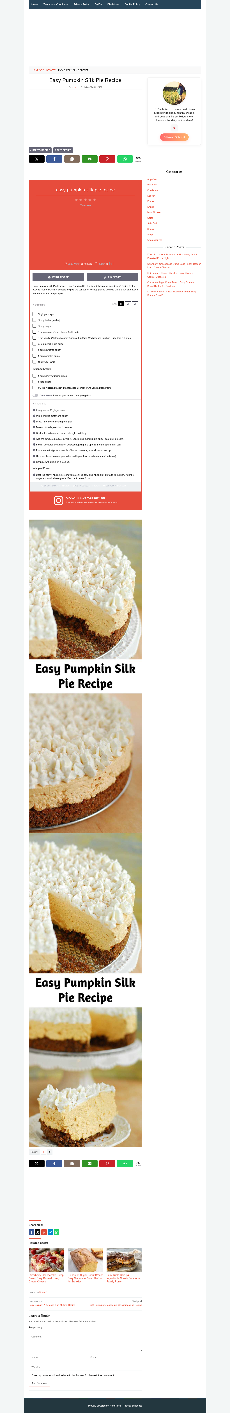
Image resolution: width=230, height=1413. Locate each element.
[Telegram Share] (50, 1232)
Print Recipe (63, 150)
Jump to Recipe (40, 150)
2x (128, 303)
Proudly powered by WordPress (104, 1405)
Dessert (43, 1292)
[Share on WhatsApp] (125, 159)
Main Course (153, 212)
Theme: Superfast (132, 1405)
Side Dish (152, 223)
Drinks (150, 206)
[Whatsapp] (56, 1232)
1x (121, 303)
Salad (150, 217)
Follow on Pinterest (174, 137)
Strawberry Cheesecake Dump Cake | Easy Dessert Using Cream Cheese (46, 1278)
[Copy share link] (72, 159)
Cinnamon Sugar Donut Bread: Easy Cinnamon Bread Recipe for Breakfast (85, 1278)
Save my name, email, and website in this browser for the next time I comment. (73, 1375)
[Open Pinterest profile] (174, 127)
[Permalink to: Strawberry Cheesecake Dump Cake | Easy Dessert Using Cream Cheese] (46, 1260)
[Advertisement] (115, 38)
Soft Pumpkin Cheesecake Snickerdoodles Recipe (115, 1303)
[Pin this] (44, 1232)
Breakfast (152, 184)
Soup (150, 234)
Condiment (152, 190)
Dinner (150, 201)
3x (135, 303)
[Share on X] (37, 159)
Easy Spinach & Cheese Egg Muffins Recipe (52, 1303)
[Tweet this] (37, 1232)
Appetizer (152, 179)
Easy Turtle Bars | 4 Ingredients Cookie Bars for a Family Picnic (123, 1278)
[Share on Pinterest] (107, 159)
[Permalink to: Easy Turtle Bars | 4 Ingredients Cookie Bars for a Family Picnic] (124, 1260)
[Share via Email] (90, 159)
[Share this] (31, 1232)
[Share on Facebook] (54, 159)
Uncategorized (154, 240)
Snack (150, 228)
